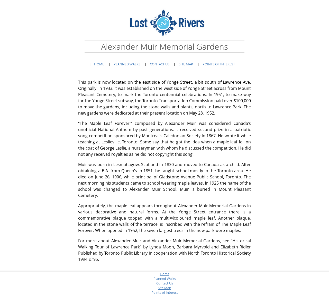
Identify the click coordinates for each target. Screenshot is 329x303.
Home (99, 64)
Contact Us (159, 64)
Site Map (186, 64)
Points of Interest (219, 64)
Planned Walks (127, 64)
